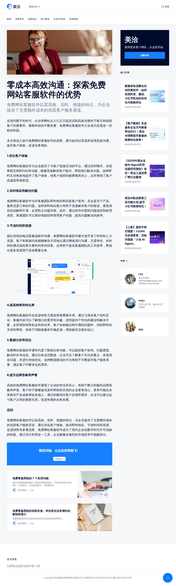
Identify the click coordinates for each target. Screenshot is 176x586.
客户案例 (45, 19)
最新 (9, 19)
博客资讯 (19, 19)
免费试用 (145, 55)
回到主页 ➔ (34, 6)
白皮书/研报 (59, 19)
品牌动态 (32, 19)
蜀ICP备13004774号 (122, 577)
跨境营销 (73, 19)
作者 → (124, 260)
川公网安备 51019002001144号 (97, 577)
